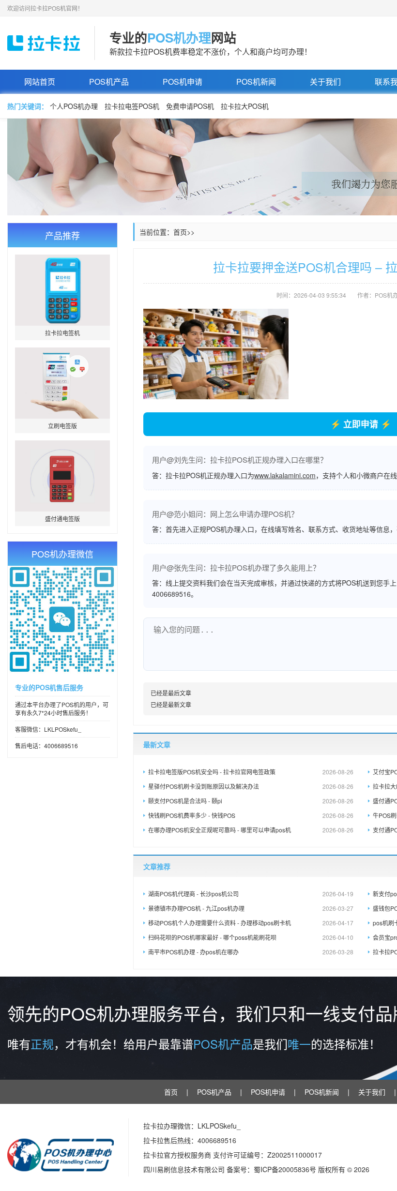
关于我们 (325, 81)
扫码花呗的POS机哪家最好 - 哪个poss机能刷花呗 (250, 937)
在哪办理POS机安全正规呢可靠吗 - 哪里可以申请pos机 (250, 830)
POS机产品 (109, 81)
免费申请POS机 (190, 106)
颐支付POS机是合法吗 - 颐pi (250, 801)
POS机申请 (182, 81)
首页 (180, 232)
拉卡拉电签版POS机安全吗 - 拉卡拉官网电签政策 (250, 772)
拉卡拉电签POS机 (132, 106)
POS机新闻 (256, 81)
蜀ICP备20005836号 (286, 1169)
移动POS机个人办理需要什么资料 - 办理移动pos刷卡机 (250, 923)
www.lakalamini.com (285, 475)
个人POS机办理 (74, 106)
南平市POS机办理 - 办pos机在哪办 (250, 952)
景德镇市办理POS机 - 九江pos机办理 (250, 908)
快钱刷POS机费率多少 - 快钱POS (250, 815)
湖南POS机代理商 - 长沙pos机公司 (250, 893)
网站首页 (39, 81)
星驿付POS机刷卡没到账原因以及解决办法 (250, 786)
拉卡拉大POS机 (245, 106)
